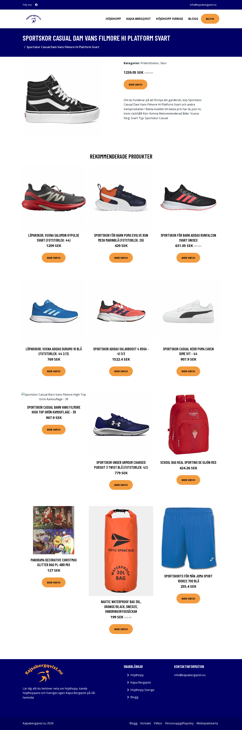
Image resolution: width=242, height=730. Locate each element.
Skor (163, 63)
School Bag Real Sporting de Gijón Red (188, 462)
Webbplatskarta (207, 723)
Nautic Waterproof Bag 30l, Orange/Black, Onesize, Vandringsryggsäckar (121, 606)
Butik (210, 19)
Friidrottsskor (150, 63)
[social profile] (36, 4)
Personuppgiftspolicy (179, 723)
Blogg (193, 19)
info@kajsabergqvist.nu (203, 4)
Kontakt (145, 723)
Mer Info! (135, 84)
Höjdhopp (113, 19)
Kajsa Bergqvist (138, 19)
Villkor (158, 723)
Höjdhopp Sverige (169, 19)
